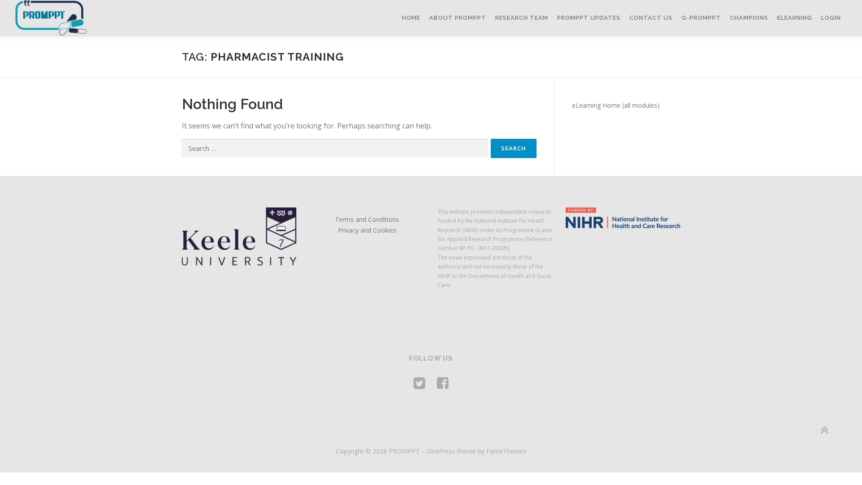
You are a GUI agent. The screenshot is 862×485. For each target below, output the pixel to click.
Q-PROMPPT (701, 17)
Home (411, 17)
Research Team (521, 17)
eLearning (794, 17)
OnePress (441, 451)
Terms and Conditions (367, 219)
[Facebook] (443, 383)
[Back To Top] (824, 430)
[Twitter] (419, 383)
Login (831, 17)
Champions (749, 17)
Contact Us (651, 17)
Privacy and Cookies (367, 230)
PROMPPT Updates (588, 17)
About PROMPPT (457, 17)
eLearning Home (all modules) (616, 105)
